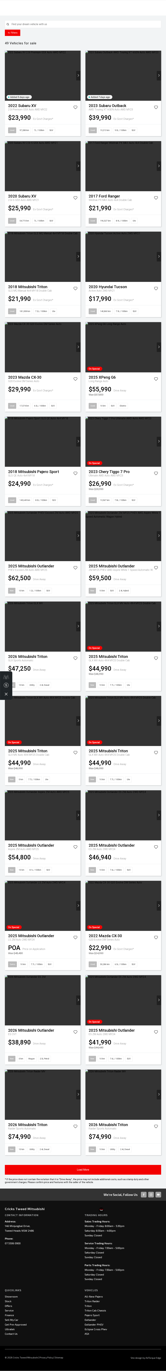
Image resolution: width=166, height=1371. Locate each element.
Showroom (11, 1296)
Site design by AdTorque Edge (146, 1357)
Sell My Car (11, 1319)
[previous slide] (7, 75)
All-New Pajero (94, 1296)
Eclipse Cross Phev (96, 1329)
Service (9, 1310)
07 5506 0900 (13, 1243)
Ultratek (10, 1329)
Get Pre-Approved (16, 1324)
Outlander (90, 1319)
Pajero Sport (92, 1315)
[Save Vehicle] (75, 108)
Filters (14, 32)
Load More (83, 1169)
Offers (8, 1305)
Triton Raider (92, 1301)
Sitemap (59, 1357)
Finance (9, 1315)
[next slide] (78, 75)
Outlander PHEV (94, 1324)
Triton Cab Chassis (95, 1310)
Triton (88, 1305)
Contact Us (11, 1333)
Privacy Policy (46, 1357)
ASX (87, 1333)
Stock (8, 1301)
